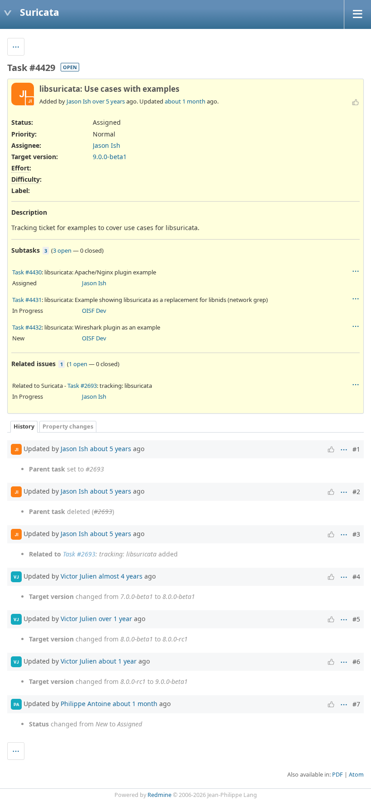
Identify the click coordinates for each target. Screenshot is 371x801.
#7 (356, 704)
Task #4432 (27, 327)
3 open (62, 250)
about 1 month (185, 101)
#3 (356, 534)
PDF (337, 774)
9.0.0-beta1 (110, 156)
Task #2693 (82, 386)
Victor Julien (79, 576)
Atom (356, 774)
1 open (78, 364)
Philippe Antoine (86, 703)
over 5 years (108, 101)
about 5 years (110, 448)
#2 (356, 491)
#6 (356, 661)
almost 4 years (121, 576)
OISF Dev (94, 310)
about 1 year (118, 661)
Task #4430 (27, 272)
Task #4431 (27, 300)
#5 (356, 619)
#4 (356, 576)
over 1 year (115, 618)
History (24, 426)
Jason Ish (79, 101)
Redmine (159, 795)
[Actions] (356, 271)
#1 (356, 449)
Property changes (68, 426)
